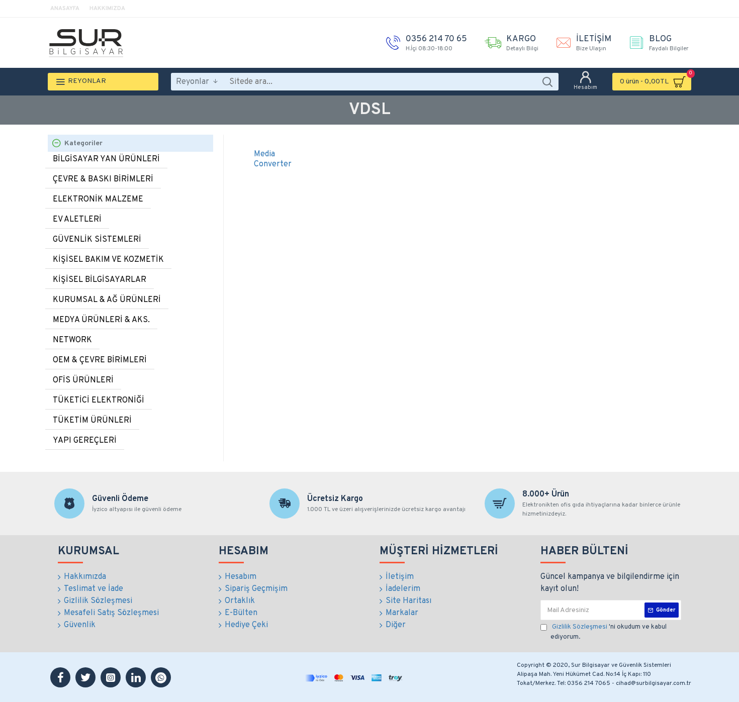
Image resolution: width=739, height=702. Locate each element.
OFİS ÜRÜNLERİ (83, 380)
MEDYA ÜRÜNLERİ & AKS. (101, 320)
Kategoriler (83, 143)
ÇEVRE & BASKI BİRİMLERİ (103, 179)
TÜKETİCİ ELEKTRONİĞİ (98, 400)
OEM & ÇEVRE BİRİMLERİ (100, 360)
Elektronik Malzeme (98, 199)
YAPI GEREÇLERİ (85, 441)
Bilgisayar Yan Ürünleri (106, 159)
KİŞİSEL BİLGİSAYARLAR (99, 280)
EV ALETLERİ (77, 220)
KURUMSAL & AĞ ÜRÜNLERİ (107, 300)
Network (72, 340)
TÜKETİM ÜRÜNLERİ (92, 421)
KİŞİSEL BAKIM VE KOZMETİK (108, 260)
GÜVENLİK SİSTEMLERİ (97, 240)
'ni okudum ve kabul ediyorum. (608, 632)
